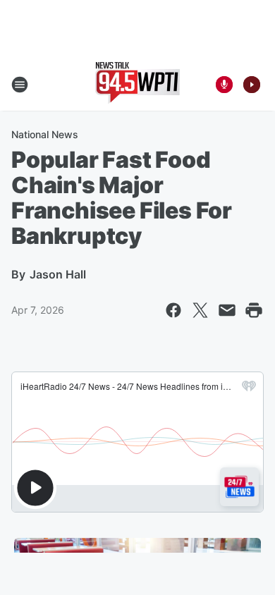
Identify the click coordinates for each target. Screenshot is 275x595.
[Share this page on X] (200, 310)
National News (44, 134)
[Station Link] (137, 84)
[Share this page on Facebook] (173, 310)
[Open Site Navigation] (19, 84)
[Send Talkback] (224, 84)
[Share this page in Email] (227, 310)
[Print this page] (254, 310)
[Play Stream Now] (251, 84)
